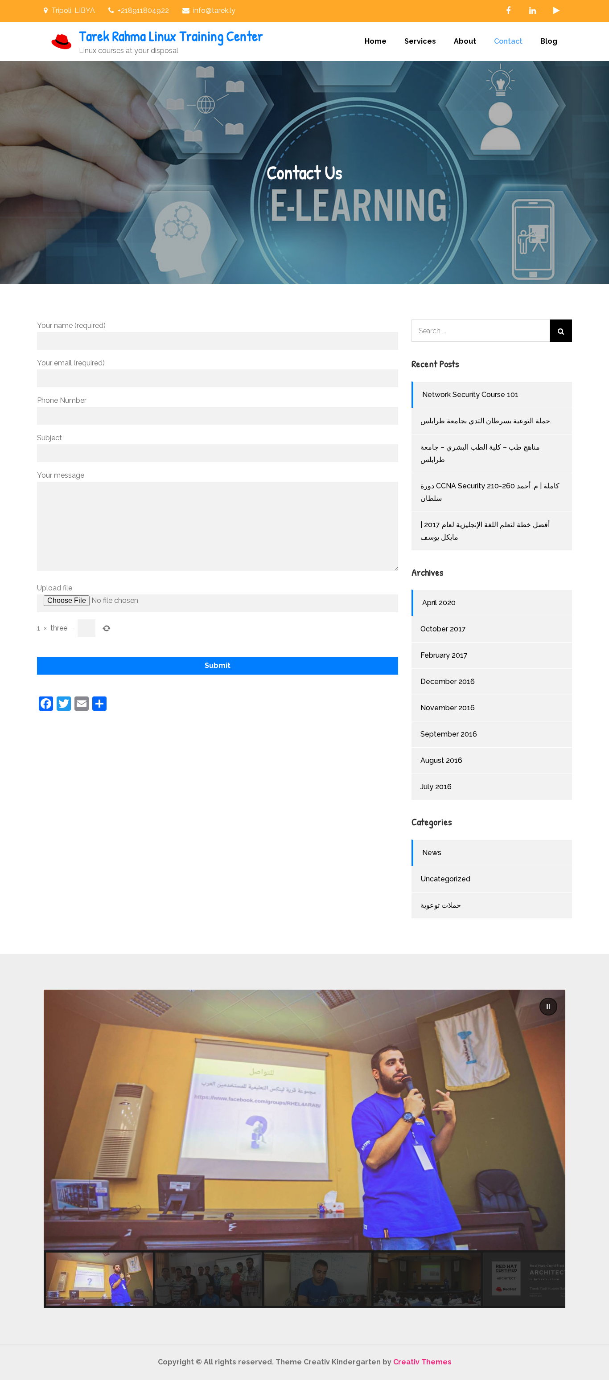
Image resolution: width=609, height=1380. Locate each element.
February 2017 (444, 655)
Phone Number (61, 400)
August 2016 (441, 760)
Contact (508, 41)
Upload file (54, 588)
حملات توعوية (440, 905)
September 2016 (448, 734)
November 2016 (447, 708)
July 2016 (436, 786)
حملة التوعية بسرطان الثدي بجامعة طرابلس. (485, 421)
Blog (548, 41)
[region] (304, 1149)
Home (376, 41)
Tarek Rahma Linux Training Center (171, 35)
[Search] (561, 330)
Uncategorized (445, 879)
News (431, 852)
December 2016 (447, 681)
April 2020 (439, 602)
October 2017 (443, 629)
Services (420, 41)
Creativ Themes (422, 1362)
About (465, 41)
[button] (548, 1007)
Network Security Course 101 (470, 394)
